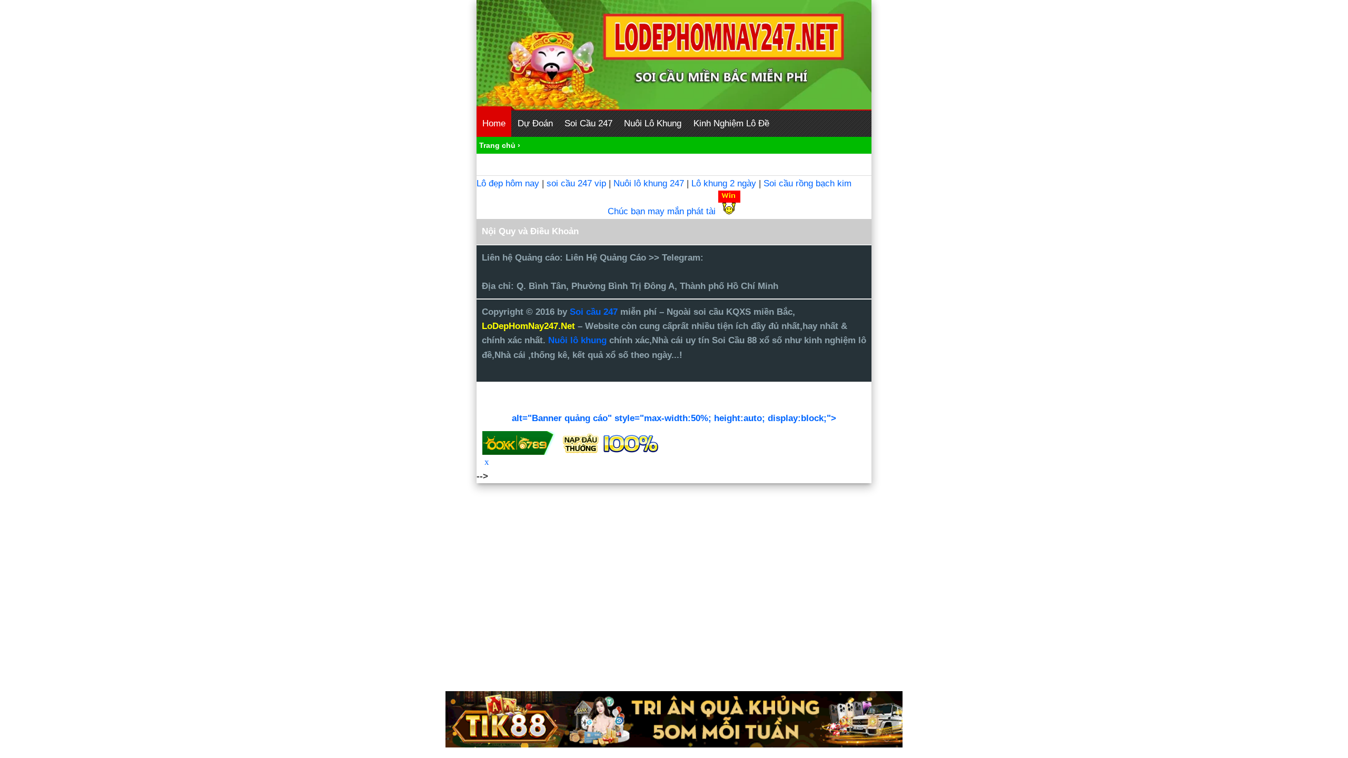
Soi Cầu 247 (588, 123)
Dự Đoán (535, 123)
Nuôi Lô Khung (652, 123)
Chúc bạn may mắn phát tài (662, 211)
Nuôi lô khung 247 (648, 183)
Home (494, 123)
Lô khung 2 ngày (725, 183)
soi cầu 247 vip (576, 183)
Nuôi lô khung (577, 340)
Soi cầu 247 (595, 312)
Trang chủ (497, 145)
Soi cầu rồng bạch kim (807, 183)
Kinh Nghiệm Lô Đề (731, 123)
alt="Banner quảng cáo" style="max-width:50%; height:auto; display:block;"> (674, 418)
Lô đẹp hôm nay (508, 183)
